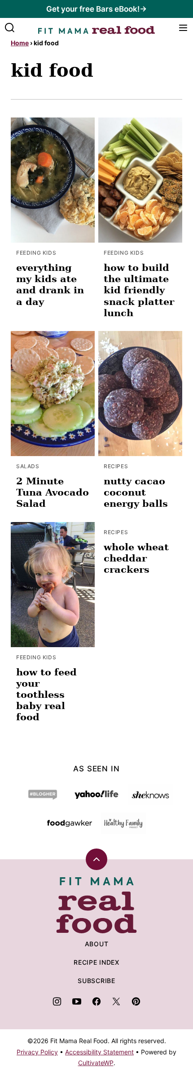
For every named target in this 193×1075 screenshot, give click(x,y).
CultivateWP (96, 1062)
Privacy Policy (37, 1052)
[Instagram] (57, 1001)
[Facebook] (96, 1001)
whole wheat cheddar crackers (136, 558)
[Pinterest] (136, 1001)
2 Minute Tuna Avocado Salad (52, 492)
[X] (116, 1001)
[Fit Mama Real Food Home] (96, 28)
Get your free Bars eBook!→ (96, 8)
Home (20, 43)
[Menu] (183, 28)
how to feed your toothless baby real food (46, 694)
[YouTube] (77, 1001)
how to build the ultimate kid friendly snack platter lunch (139, 290)
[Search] (10, 28)
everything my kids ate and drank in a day (50, 284)
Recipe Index (96, 962)
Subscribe (96, 980)
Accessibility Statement (99, 1052)
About (97, 944)
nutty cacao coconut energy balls (136, 492)
